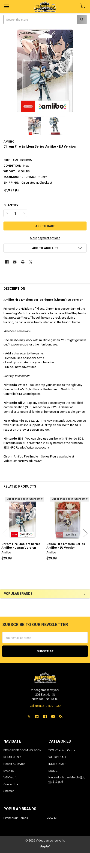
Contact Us (10, 784)
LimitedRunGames (15, 818)
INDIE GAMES (57, 764)
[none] (45, 70)
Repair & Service (14, 764)
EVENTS (8, 770)
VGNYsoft (10, 777)
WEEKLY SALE (57, 757)
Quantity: (11, 205)
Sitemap (9, 791)
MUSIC (52, 770)
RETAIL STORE (12, 757)
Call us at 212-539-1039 (45, 705)
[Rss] (60, 716)
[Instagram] (37, 716)
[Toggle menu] (6, 6)
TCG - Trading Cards (61, 750)
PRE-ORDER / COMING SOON (22, 750)
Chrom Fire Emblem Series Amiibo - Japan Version (20, 545)
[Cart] (84, 6)
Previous (4, 533)
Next (85, 533)
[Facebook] (6, 261)
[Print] (22, 261)
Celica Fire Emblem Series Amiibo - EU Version (65, 545)
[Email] (14, 261)
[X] (30, 261)
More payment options (45, 238)
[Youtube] (53, 716)
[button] (45, 248)
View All (52, 818)
